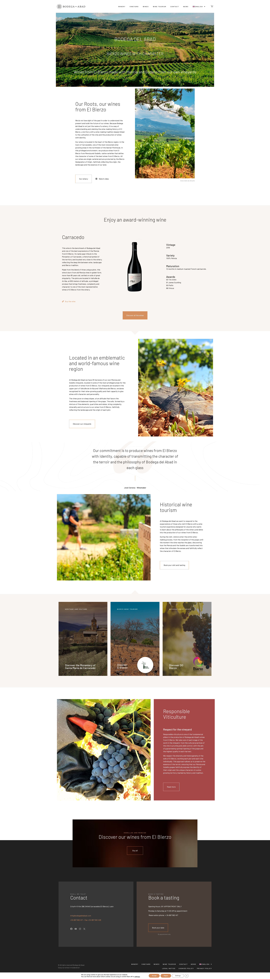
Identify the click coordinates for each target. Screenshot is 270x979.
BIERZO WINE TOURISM (127, 609)
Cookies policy (186, 968)
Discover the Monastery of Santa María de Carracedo (80, 666)
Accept (154, 976)
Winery (121, 6)
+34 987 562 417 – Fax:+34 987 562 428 (85, 920)
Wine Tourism (159, 6)
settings (137, 977)
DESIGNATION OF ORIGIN (180, 609)
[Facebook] (71, 929)
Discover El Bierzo (122, 666)
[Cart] (210, 6)
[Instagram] (80, 929)
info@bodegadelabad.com (80, 915)
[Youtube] (76, 929)
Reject (166, 976)
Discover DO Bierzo (176, 666)
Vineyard (134, 6)
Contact (174, 6)
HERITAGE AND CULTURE (76, 609)
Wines (146, 6)
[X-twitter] (84, 929)
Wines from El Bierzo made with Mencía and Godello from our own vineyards (135, 71)
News (185, 6)
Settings (178, 976)
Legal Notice (169, 968)
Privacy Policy (204, 968)
